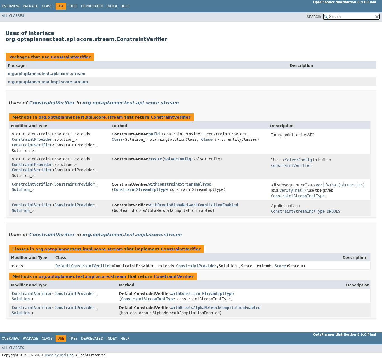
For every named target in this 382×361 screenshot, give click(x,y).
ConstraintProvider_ (75, 184)
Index (112, 6)
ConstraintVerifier (71, 57)
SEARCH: (314, 17)
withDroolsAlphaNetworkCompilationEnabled (193, 205)
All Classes (13, 16)
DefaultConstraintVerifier (83, 266)
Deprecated (92, 6)
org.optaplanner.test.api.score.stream (47, 74)
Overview (11, 6)
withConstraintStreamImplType (179, 184)
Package (30, 6)
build (154, 134)
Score (280, 266)
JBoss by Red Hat (59, 355)
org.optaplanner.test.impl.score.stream (48, 82)
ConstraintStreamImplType (141, 189)
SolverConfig (177, 159)
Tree (73, 6)
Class (47, 6)
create (155, 159)
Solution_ (22, 189)
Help (125, 6)
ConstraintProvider (32, 139)
